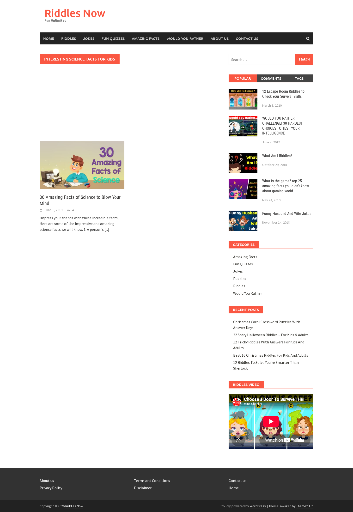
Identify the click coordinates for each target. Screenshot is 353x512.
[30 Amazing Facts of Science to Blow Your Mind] (82, 164)
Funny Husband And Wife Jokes (286, 213)
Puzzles (239, 278)
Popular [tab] (242, 78)
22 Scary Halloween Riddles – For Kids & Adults (271, 334)
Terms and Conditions (152, 480)
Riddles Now (74, 12)
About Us (220, 38)
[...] (106, 229)
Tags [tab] (299, 78)
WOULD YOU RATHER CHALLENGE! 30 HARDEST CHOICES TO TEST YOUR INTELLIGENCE (282, 125)
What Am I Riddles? (277, 155)
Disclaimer (143, 487)
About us (47, 480)
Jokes (88, 38)
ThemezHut (304, 506)
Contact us (247, 38)
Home (48, 38)
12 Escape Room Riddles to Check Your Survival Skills (283, 94)
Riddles (68, 38)
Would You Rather (185, 38)
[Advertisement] (129, 105)
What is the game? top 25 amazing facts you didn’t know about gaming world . (285, 186)
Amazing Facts (145, 38)
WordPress (258, 506)
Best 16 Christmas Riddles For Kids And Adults (270, 355)
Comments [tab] (271, 78)
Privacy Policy (51, 487)
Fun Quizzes (113, 38)
